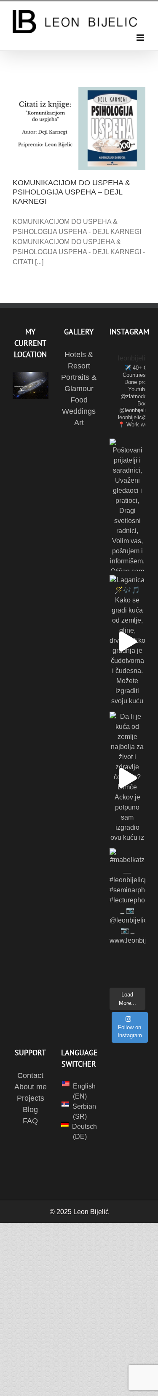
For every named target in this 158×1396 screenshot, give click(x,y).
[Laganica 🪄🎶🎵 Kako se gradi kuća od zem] (127, 641)
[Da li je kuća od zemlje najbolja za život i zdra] (127, 778)
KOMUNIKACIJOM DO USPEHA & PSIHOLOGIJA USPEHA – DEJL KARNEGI (71, 192)
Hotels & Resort (78, 360)
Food (79, 400)
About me (30, 1087)
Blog (30, 1109)
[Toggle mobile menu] (141, 37)
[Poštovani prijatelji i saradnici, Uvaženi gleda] (127, 505)
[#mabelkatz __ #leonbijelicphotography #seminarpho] (127, 914)
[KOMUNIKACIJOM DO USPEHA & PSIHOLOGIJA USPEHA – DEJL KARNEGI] (79, 128)
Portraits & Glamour (78, 383)
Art (79, 422)
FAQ (30, 1121)
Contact (30, 1075)
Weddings (79, 411)
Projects (30, 1098)
